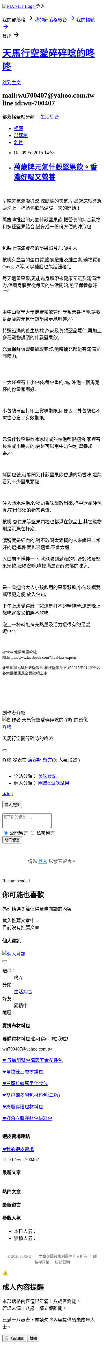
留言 (47, 759)
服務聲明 (62, 1262)
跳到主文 (11, 82)
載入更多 (12, 805)
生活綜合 (49, 116)
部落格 (21, 135)
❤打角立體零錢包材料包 (27, 1118)
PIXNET (26, 1256)
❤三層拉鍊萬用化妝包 (25, 1083)
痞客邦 (35, 759)
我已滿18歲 (14, 1338)
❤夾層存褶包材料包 (22, 1106)
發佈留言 (12, 840)
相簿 (18, 128)
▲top (7, 793)
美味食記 (47, 776)
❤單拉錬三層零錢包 (22, 1071)
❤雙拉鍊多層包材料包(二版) (31, 1095)
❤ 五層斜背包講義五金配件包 (32, 1060)
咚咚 (7, 726)
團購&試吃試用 (53, 783)
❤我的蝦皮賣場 (18, 1149)
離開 (33, 1338)
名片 (18, 142)
